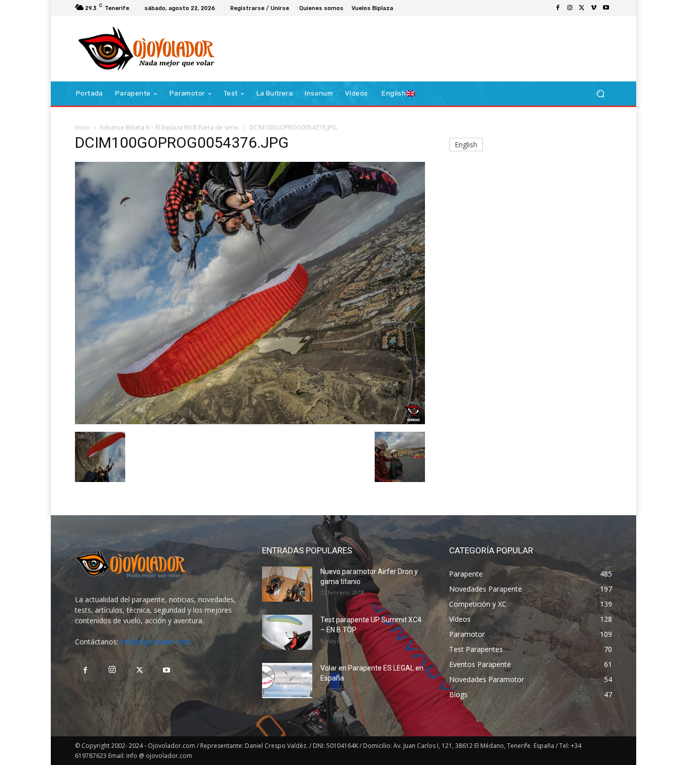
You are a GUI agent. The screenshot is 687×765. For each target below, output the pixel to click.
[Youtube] (606, 8)
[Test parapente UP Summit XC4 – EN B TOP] (287, 632)
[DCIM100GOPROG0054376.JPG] (250, 421)
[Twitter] (582, 8)
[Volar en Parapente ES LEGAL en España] (287, 680)
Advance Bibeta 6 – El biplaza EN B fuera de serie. (170, 127)
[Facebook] (558, 8)
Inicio (82, 127)
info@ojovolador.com (155, 641)
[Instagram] (570, 8)
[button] (600, 94)
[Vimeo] (594, 8)
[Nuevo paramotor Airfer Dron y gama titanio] (287, 584)
